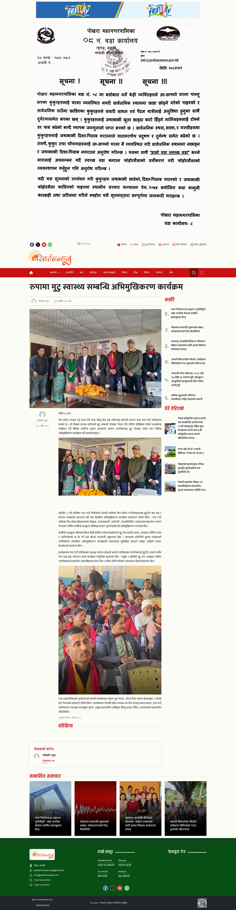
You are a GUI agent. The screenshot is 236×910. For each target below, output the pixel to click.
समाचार (53, 272)
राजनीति (69, 272)
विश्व (135, 272)
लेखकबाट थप (49, 761)
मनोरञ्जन (93, 272)
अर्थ (81, 272)
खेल (171, 272)
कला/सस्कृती (109, 272)
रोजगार (159, 272)
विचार (146, 272)
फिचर (124, 272)
